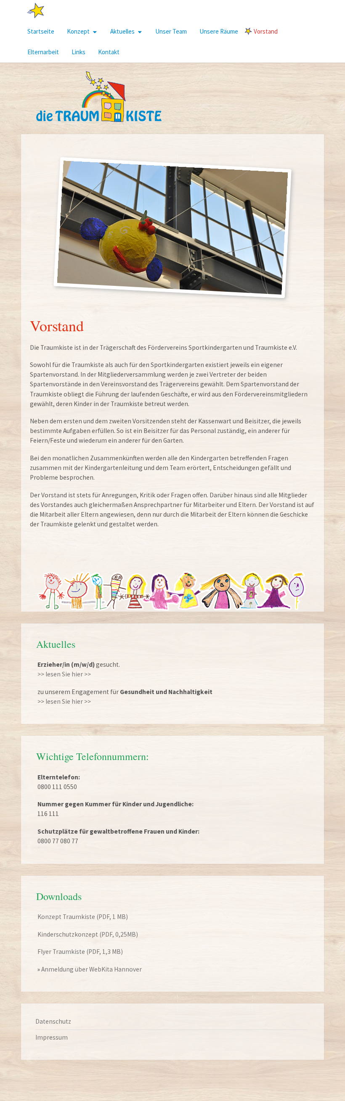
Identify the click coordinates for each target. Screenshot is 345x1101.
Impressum (51, 1037)
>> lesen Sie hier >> (64, 674)
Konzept (78, 31)
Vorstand (266, 31)
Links (78, 52)
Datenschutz (53, 1021)
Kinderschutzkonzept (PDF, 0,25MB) (87, 934)
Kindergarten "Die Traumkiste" (76, 10)
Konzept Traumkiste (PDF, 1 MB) (82, 917)
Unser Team (171, 31)
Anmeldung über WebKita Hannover (91, 969)
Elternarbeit (43, 52)
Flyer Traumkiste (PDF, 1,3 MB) (80, 952)
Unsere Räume (218, 31)
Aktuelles (122, 31)
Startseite (40, 31)
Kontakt (108, 52)
